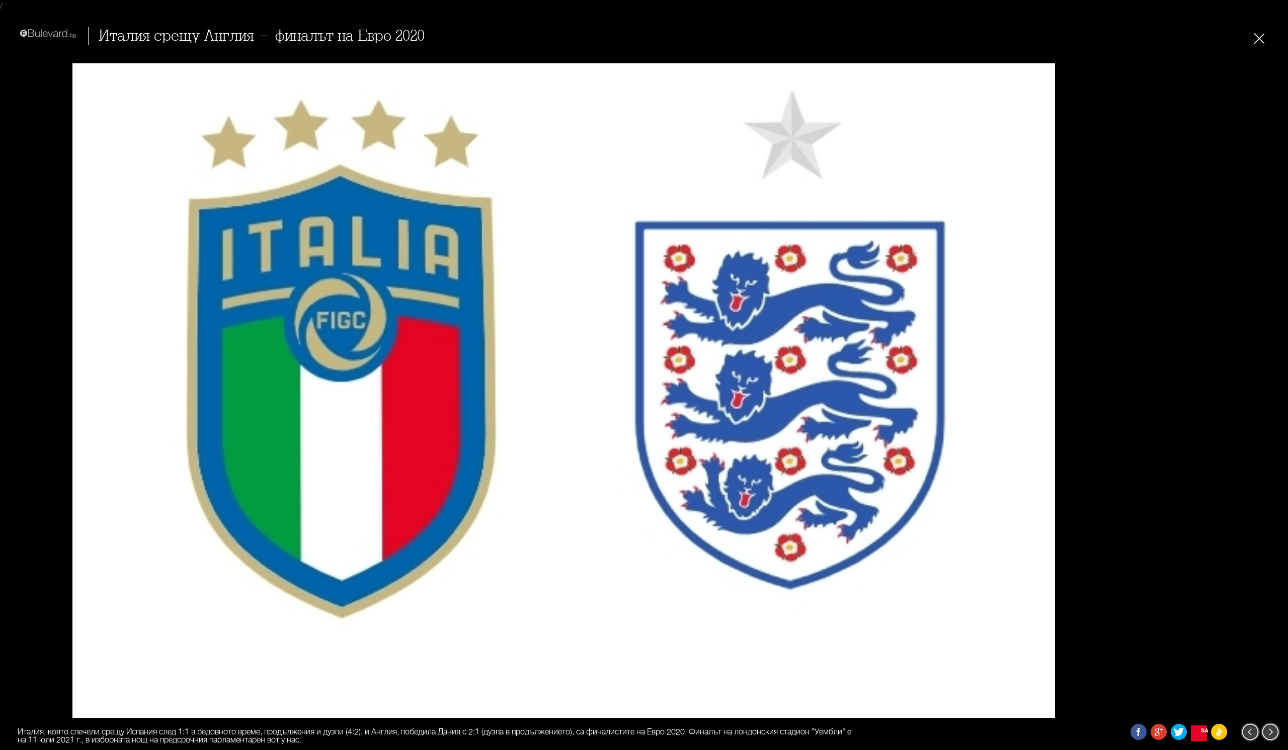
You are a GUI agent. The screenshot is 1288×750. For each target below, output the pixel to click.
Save (1204, 730)
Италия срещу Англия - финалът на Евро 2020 (262, 36)
